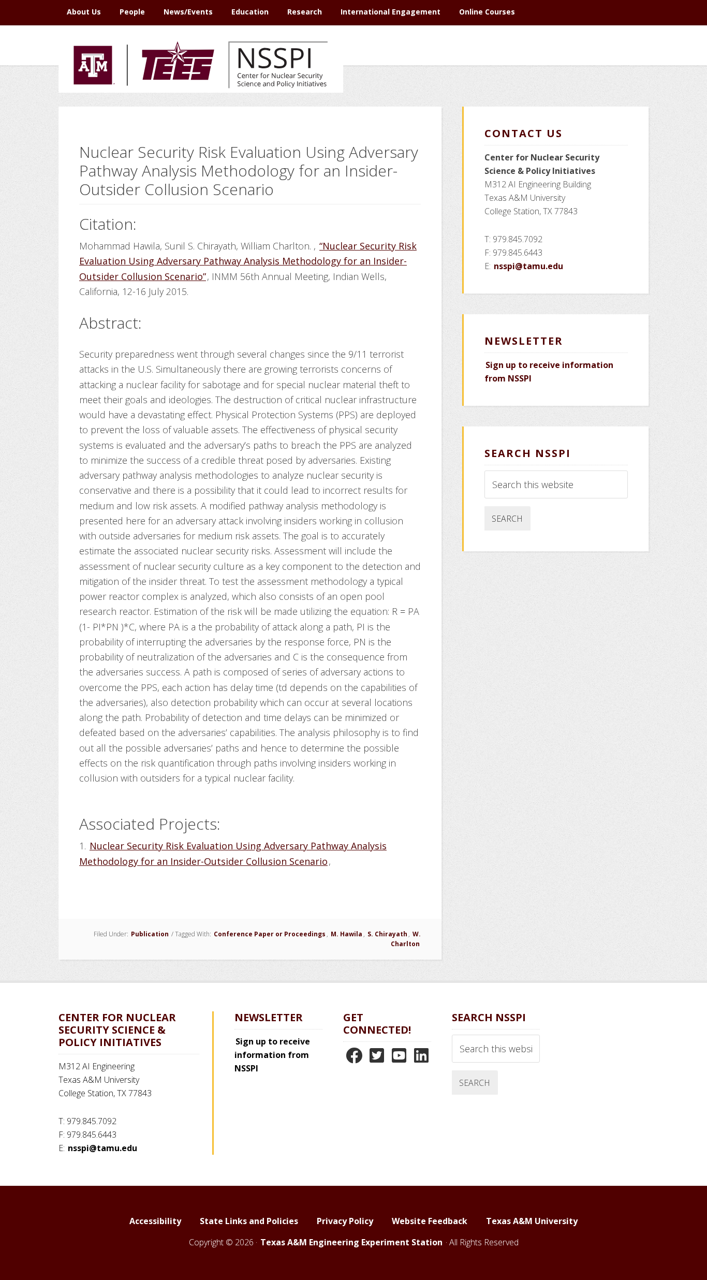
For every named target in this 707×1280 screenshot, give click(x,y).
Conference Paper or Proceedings (270, 934)
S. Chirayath (387, 934)
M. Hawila (346, 934)
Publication (150, 934)
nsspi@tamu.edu (528, 266)
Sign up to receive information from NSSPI (272, 1055)
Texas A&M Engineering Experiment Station (351, 1242)
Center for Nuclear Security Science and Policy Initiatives (200, 113)
